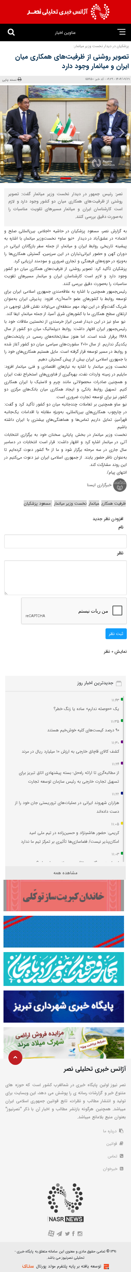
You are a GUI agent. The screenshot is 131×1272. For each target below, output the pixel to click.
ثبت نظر (116, 633)
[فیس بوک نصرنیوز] (74, 1234)
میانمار (94, 503)
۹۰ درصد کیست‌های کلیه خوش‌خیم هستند (83, 730)
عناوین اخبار (65, 32)
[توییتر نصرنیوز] (67, 1234)
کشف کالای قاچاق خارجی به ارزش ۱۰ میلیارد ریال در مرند (70, 751)
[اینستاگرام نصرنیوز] (80, 1234)
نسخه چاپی (9, 80)
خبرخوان (111, 1168)
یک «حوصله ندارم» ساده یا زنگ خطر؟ (86, 709)
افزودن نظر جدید (108, 518)
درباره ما (110, 1131)
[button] (65, 178)
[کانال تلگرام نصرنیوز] (59, 1234)
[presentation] (120, 132)
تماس (113, 1156)
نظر (120, 553)
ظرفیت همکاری (113, 503)
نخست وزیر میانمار (70, 503)
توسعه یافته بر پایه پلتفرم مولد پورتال (68, 1266)
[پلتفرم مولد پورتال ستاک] (105, 1266)
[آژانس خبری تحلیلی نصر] (68, 12)
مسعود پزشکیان (38, 503)
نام (120, 527)
